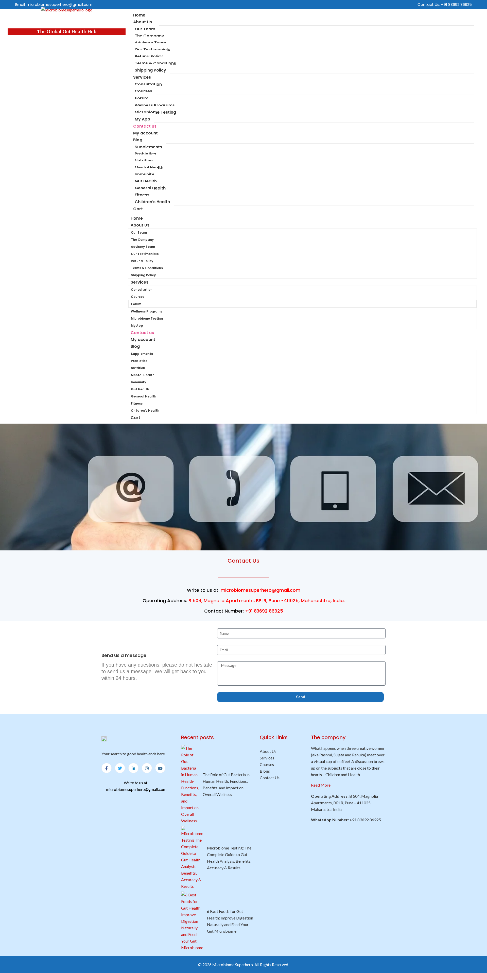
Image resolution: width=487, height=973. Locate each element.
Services (142, 77)
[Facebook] (106, 768)
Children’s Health (152, 202)
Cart (138, 209)
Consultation (148, 84)
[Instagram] (147, 768)
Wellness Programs (155, 105)
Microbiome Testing (155, 112)
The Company (149, 36)
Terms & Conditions (155, 63)
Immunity (144, 174)
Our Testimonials (152, 50)
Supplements (148, 147)
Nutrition (144, 161)
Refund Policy (149, 56)
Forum (141, 98)
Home (137, 218)
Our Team (145, 29)
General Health (150, 188)
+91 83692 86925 (456, 4)
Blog (137, 140)
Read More (321, 785)
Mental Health (149, 167)
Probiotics (145, 154)
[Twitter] (120, 768)
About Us (142, 22)
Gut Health (146, 181)
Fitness (142, 195)
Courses (143, 91)
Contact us (142, 333)
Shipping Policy (150, 70)
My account (145, 133)
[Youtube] (160, 768)
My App (142, 119)
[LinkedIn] (133, 768)
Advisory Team (150, 43)
